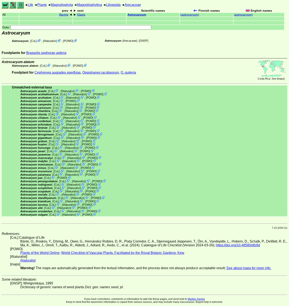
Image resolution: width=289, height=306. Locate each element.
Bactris (63, 14)
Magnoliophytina (89, 5)
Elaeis (81, 14)
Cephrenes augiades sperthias (57, 72)
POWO (68, 41)
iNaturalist (50, 41)
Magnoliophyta (62, 5)
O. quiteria (128, 72)
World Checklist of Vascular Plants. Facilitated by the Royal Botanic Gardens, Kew (122, 253)
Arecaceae (133, 5)
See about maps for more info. (248, 268)
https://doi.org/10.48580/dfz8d (238, 245)
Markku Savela (196, 299)
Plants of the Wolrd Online (39, 253)
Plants (42, 5)
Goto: (6, 27)
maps (281, 78)
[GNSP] (143, 40)
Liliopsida (113, 5)
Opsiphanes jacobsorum (100, 72)
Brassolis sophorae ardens (46, 53)
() (189, 14)
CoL (33, 41)
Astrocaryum (137, 14)
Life (30, 5)
